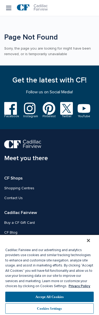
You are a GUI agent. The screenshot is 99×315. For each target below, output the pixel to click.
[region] (49, 274)
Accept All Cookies (49, 297)
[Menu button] (9, 8)
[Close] (88, 240)
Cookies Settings (49, 308)
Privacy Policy (79, 286)
